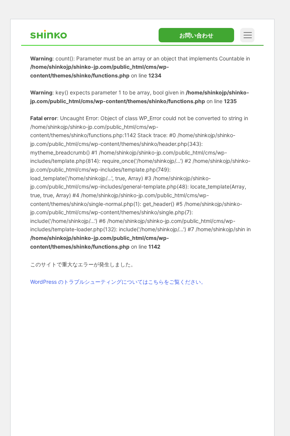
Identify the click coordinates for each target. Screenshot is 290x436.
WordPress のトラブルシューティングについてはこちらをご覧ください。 (118, 281)
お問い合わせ (196, 35)
